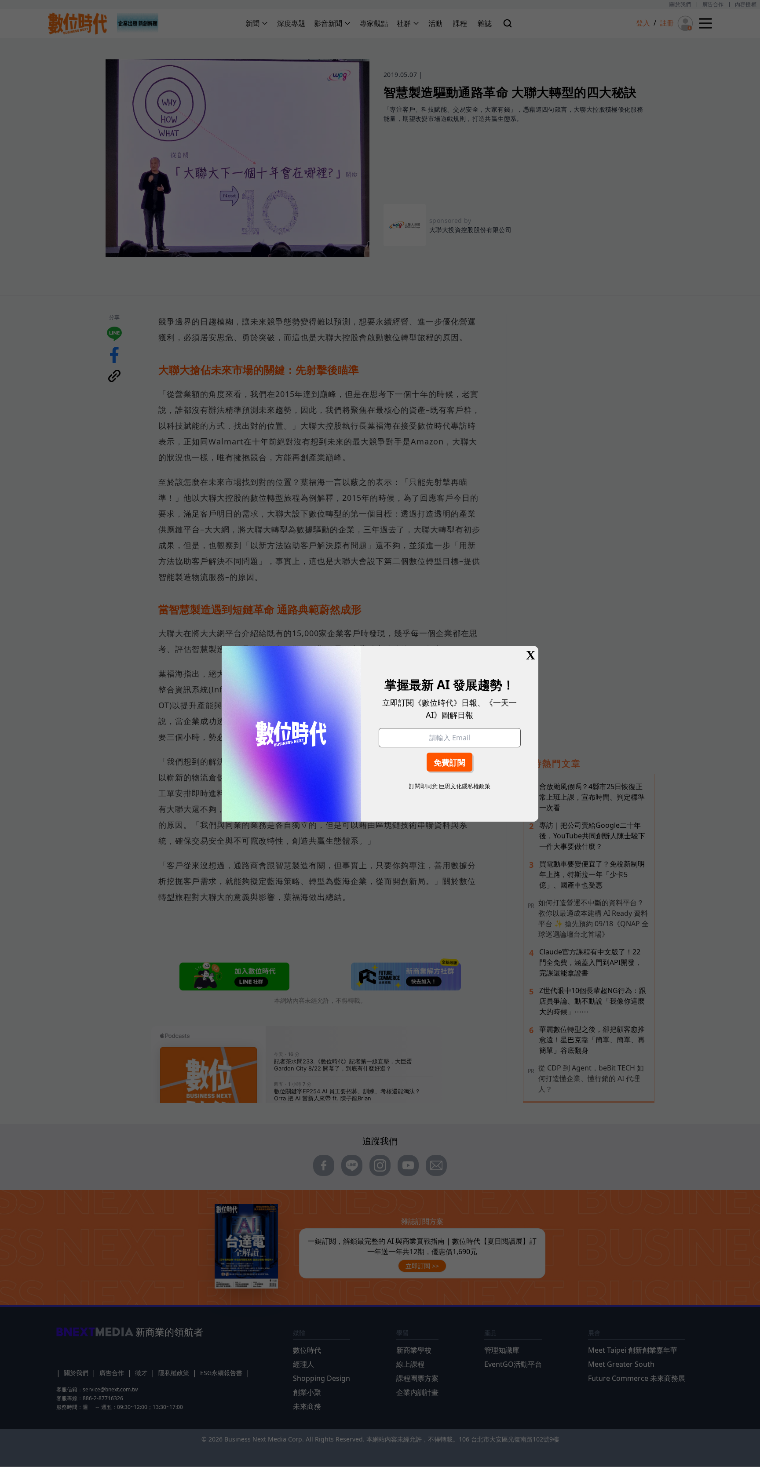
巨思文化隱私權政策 (464, 786)
